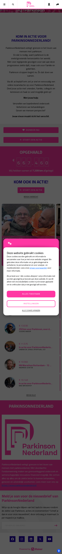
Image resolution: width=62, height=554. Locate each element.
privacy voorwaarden (38, 268)
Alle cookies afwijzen (31, 310)
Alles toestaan (31, 294)
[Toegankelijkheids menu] (59, 551)
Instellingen (31, 303)
